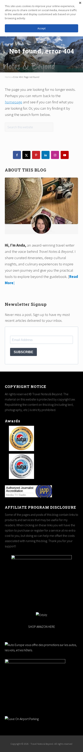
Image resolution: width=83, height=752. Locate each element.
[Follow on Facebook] (17, 155)
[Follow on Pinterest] (36, 155)
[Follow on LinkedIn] (46, 155)
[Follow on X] (26, 155)
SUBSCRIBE (23, 352)
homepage (13, 102)
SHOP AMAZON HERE (41, 627)
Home (8, 76)
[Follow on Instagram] (55, 155)
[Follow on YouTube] (65, 155)
